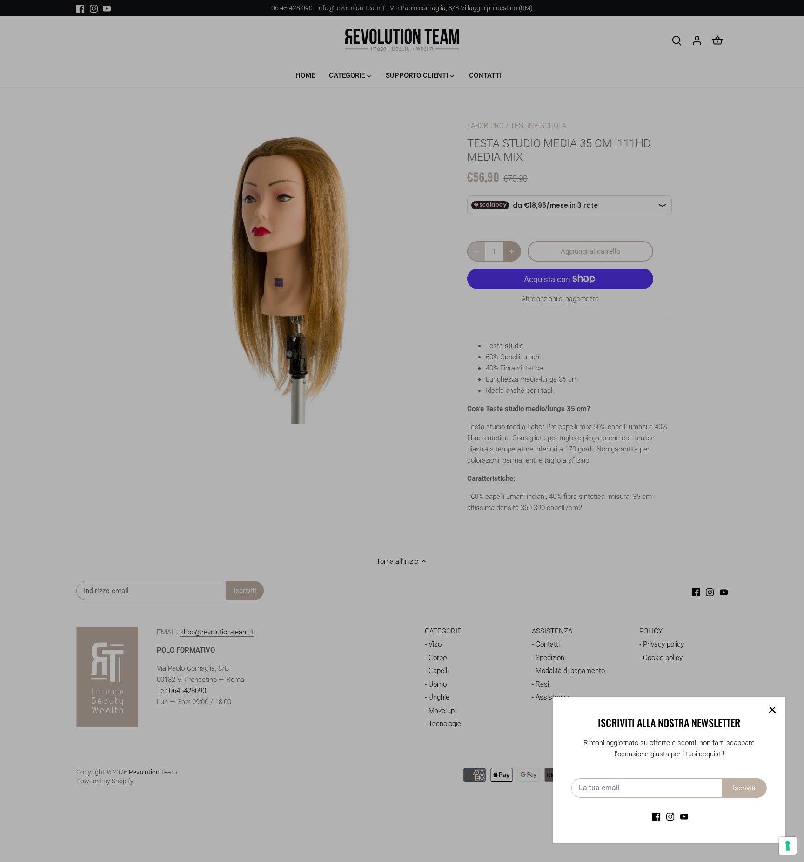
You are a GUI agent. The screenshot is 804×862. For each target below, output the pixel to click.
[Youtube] (684, 817)
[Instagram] (670, 817)
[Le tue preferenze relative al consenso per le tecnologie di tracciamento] (788, 846)
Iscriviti (744, 788)
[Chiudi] (772, 710)
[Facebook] (656, 817)
